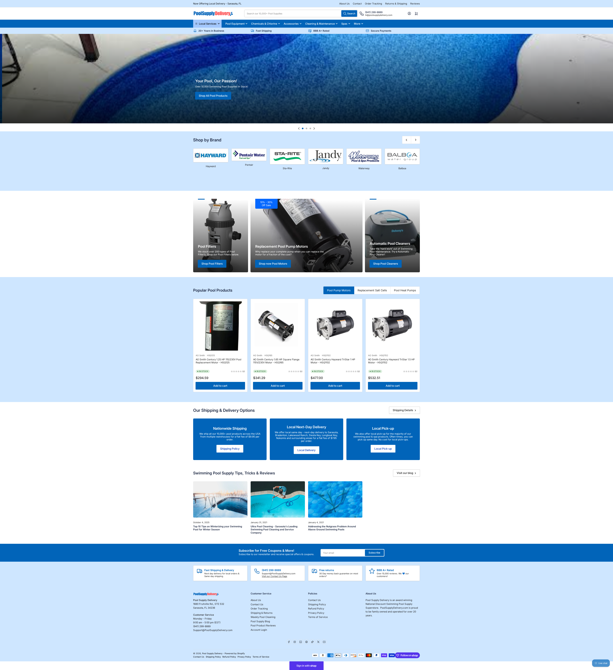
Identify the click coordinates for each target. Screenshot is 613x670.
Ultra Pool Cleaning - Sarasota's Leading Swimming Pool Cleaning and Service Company (274, 529)
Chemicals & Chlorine (264, 23)
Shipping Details (403, 410)
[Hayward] (211, 155)
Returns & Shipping (396, 3)
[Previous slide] (299, 128)
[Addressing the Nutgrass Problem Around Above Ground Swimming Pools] (335, 499)
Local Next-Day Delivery (306, 427)
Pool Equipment (235, 23)
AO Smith (200, 355)
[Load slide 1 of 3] (303, 128)
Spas (344, 23)
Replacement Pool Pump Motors (281, 246)
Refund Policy (316, 608)
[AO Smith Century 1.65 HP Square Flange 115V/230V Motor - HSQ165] (277, 326)
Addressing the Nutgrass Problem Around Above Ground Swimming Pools (332, 528)
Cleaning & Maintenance (320, 23)
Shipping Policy (230, 448)
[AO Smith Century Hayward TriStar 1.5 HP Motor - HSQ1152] (392, 326)
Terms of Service (318, 617)
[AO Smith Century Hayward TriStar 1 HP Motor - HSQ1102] (335, 326)
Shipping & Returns (261, 612)
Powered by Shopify (235, 653)
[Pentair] (249, 154)
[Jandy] (326, 156)
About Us (344, 3)
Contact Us (257, 604)
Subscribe (374, 552)
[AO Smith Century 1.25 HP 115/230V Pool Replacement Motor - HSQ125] (220, 326)
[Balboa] (402, 156)
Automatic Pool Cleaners (390, 243)
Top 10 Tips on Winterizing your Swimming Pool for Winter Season (217, 528)
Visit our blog (405, 473)
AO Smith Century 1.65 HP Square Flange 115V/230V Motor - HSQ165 (276, 361)
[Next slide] (314, 128)
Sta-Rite (287, 168)
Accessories (291, 23)
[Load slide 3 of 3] (310, 128)
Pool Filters (207, 246)
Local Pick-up (383, 428)
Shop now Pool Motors (273, 263)
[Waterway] (364, 156)
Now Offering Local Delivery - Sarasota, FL (217, 3)
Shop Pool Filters (212, 263)
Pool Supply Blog (260, 621)
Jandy (325, 168)
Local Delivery (306, 450)
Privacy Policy (316, 612)
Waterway (364, 168)
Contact (357, 3)
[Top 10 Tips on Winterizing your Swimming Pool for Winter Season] (220, 499)
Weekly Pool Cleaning (263, 617)
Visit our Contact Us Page (274, 576)
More (357, 23)
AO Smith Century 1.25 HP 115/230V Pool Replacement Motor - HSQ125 (218, 361)
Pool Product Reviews (263, 625)
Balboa (402, 168)
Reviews (415, 3)
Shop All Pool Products (136, 90)
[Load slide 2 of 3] (306, 128)
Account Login (259, 629)
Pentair (249, 164)
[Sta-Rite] (287, 156)
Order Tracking (373, 3)
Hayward (211, 166)
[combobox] (301, 13)
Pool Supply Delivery (212, 653)
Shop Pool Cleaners (385, 263)
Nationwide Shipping (230, 428)
